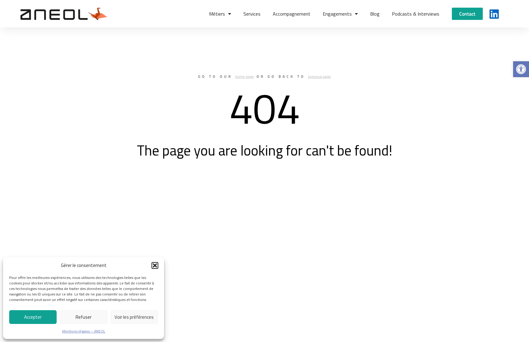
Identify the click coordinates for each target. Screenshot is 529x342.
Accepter (33, 317)
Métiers (217, 13)
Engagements (337, 13)
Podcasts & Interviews (415, 13)
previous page (319, 76)
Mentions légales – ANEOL (83, 331)
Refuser (84, 317)
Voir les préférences (134, 317)
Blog (375, 13)
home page (244, 76)
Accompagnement (291, 13)
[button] (521, 69)
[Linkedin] (494, 14)
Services (252, 13)
